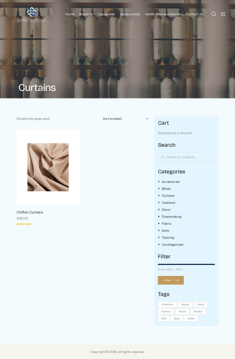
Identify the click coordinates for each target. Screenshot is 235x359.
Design (185, 304)
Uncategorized (172, 244)
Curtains (168, 195)
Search (163, 157)
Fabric (166, 223)
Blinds (166, 188)
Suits (165, 230)
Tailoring (168, 237)
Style (177, 318)
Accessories (171, 181)
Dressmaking (171, 216)
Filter (167, 280)
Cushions (168, 202)
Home (182, 311)
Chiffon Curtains (30, 212)
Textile (190, 318)
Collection (167, 304)
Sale (163, 318)
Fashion (166, 311)
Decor (166, 209)
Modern (198, 311)
